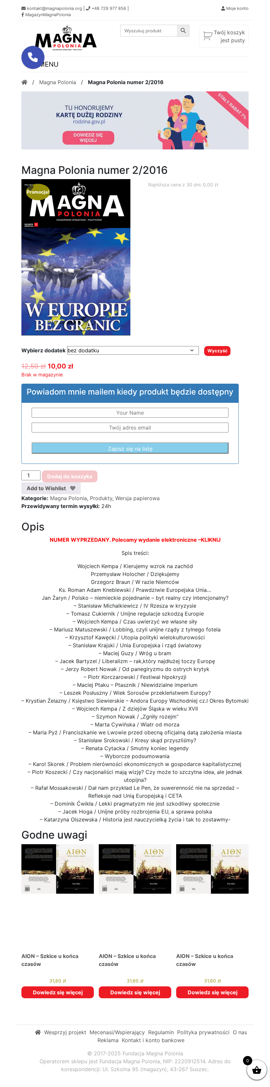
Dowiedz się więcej (58, 992)
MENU (48, 64)
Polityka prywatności (203, 1032)
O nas (240, 1032)
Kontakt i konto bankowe (153, 1040)
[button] (32, 57)
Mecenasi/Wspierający (117, 1032)
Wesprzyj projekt (65, 1032)
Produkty (101, 498)
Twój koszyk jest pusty (229, 36)
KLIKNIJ (211, 539)
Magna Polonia (57, 82)
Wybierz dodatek (43, 350)
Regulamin (161, 1032)
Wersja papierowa (137, 498)
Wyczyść (217, 350)
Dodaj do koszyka (69, 476)
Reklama (108, 1040)
